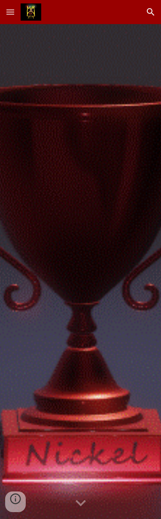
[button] (10, 12)
